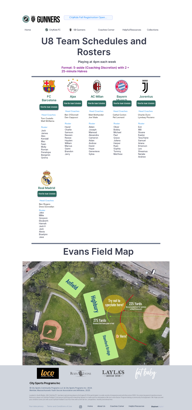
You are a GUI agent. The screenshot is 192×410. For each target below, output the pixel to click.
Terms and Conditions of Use (59, 406)
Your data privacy (36, 406)
